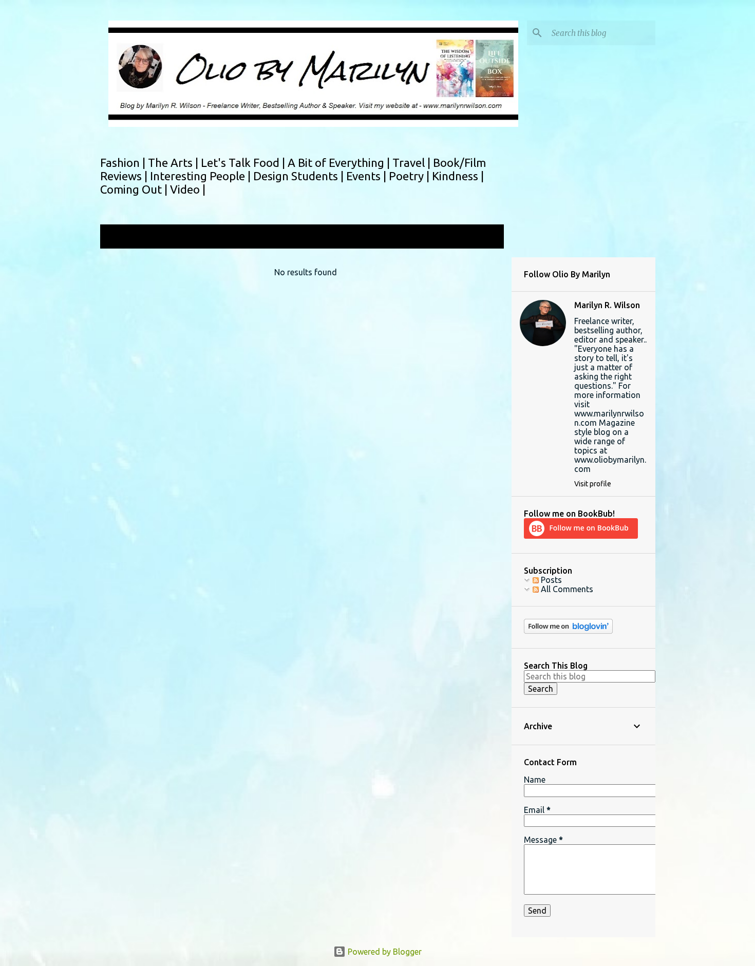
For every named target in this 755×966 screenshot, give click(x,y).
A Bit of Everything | (340, 162)
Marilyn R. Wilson (607, 305)
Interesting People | (201, 175)
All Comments (566, 589)
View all (482, 237)
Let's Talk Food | (244, 162)
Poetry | (410, 175)
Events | (367, 175)
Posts (550, 579)
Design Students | (299, 175)
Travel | (412, 162)
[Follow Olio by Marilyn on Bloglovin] (568, 631)
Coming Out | (135, 189)
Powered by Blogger (384, 951)
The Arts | (174, 162)
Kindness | (458, 175)
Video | (187, 189)
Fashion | (124, 162)
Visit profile (592, 484)
